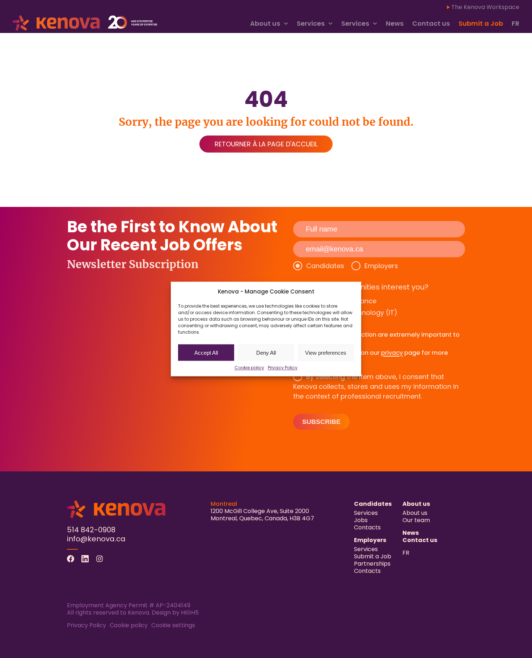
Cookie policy (249, 368)
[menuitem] (515, 23)
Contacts (367, 527)
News (395, 23)
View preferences (325, 352)
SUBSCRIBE (321, 421)
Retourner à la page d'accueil (266, 144)
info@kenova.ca (96, 539)
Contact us (431, 23)
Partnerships (372, 563)
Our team (416, 520)
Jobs (361, 520)
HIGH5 (190, 612)
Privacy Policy (282, 368)
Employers (381, 265)
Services (311, 23)
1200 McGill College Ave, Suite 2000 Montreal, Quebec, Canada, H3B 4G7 (262, 514)
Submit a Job (481, 23)
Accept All (206, 352)
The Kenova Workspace (485, 7)
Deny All (266, 352)
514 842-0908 (91, 530)
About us (265, 23)
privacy (392, 353)
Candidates (325, 265)
